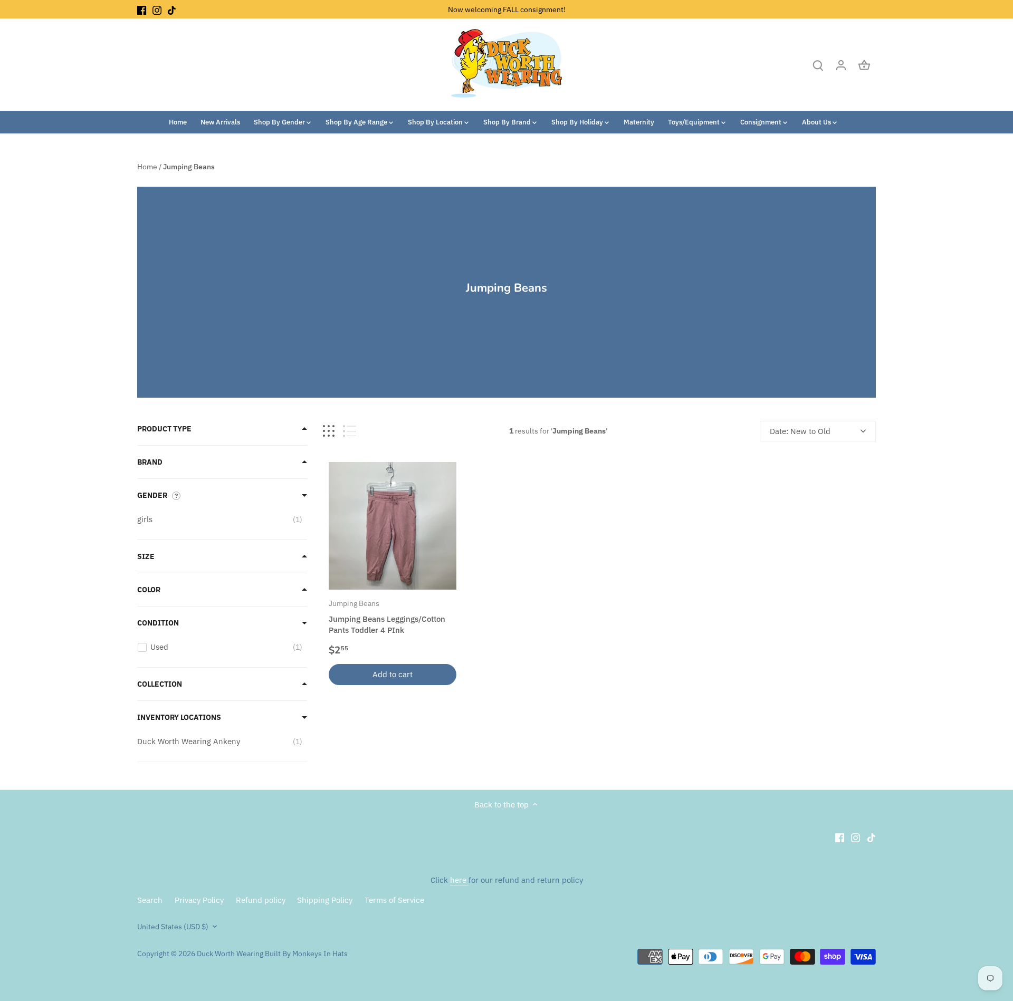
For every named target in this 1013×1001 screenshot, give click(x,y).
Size (146, 556)
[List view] (349, 431)
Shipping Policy (324, 900)
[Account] (841, 64)
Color (148, 589)
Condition (158, 623)
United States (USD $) (172, 926)
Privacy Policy (199, 900)
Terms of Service (394, 900)
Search (150, 900)
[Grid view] (329, 431)
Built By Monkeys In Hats (305, 953)
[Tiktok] (171, 9)
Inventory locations (179, 717)
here (459, 880)
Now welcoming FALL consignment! (507, 9)
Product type (164, 429)
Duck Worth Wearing (230, 953)
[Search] (817, 64)
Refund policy (260, 900)
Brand (150, 462)
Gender (152, 495)
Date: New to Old (800, 431)
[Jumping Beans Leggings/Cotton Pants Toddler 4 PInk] (392, 526)
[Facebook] (141, 9)
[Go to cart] (864, 64)
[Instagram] (156, 9)
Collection (159, 684)
